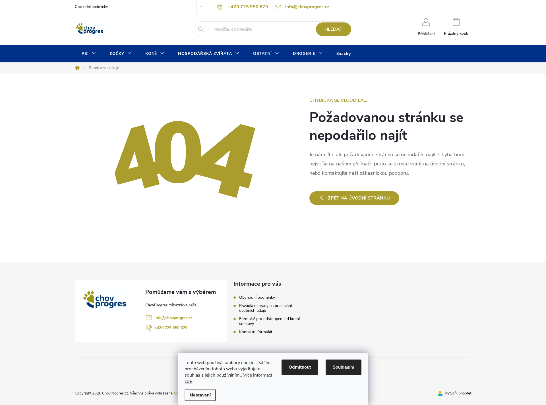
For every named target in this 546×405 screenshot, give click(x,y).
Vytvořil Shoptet (458, 393)
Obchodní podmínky (91, 6)
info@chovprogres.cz (173, 318)
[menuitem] (89, 54)
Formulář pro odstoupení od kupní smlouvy (269, 321)
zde (188, 381)
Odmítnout (300, 367)
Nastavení (200, 395)
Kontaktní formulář (255, 332)
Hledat (333, 29)
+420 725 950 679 (170, 328)
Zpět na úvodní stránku (359, 198)
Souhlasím (343, 367)
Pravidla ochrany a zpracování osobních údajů (265, 308)
